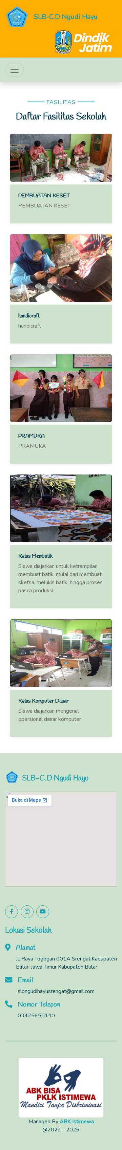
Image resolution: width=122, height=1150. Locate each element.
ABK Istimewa (77, 1121)
